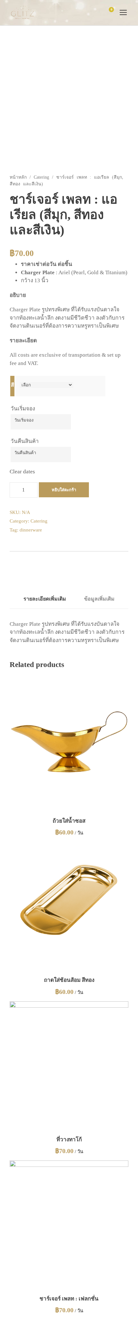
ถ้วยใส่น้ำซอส (69, 821)
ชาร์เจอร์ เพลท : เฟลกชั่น (69, 1299)
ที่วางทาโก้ (69, 1139)
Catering (41, 177)
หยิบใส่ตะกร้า (64, 489)
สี (12, 385)
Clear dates (22, 472)
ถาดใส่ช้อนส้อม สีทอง (69, 980)
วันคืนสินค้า (25, 441)
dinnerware (31, 529)
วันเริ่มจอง (23, 409)
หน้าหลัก (18, 177)
